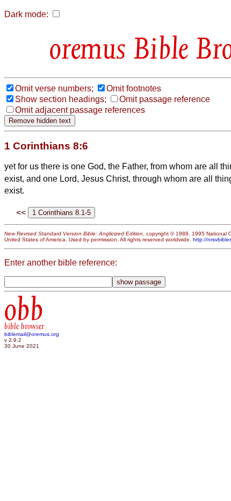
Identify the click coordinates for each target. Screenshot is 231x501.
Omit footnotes (133, 88)
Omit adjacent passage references (80, 109)
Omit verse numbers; (54, 88)
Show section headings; (60, 99)
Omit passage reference (164, 99)
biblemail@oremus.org (31, 334)
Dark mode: (26, 14)
